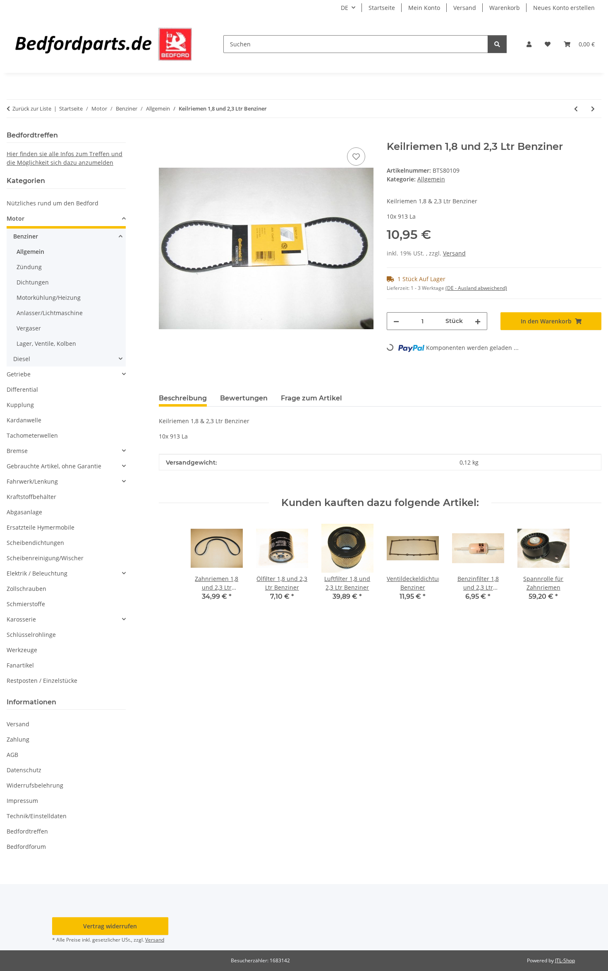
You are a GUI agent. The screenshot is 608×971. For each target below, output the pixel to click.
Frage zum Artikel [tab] (311, 398)
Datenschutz (24, 770)
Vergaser (29, 328)
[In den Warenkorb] (165, 136)
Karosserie (21, 619)
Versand (464, 8)
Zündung (29, 267)
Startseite (382, 8)
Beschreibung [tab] (183, 398)
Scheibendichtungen (35, 543)
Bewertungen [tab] (244, 398)
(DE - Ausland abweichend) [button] (476, 288)
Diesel (21, 359)
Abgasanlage (24, 512)
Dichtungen (33, 282)
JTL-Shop (565, 960)
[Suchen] (497, 44)
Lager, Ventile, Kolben (46, 343)
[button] (529, 44)
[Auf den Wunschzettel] (356, 156)
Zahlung (18, 739)
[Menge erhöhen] (478, 321)
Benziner (25, 236)
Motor (15, 218)
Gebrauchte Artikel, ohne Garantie (54, 466)
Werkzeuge (22, 650)
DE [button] (344, 8)
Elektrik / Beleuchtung (37, 573)
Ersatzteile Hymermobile (40, 527)
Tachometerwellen (32, 435)
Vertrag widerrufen (110, 926)
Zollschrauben (26, 589)
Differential (22, 389)
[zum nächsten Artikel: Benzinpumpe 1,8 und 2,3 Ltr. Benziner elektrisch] (592, 109)
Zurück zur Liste (31, 108)
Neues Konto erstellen (564, 8)
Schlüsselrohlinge (31, 634)
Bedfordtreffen (27, 831)
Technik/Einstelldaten (37, 816)
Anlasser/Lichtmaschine (50, 313)
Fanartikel (20, 665)
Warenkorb (504, 8)
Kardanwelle (24, 420)
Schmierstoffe (26, 604)
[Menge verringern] (396, 321)
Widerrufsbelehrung (35, 785)
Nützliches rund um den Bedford (52, 203)
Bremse (17, 451)
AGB (12, 755)
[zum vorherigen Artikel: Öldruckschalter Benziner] (575, 109)
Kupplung (20, 405)
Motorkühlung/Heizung (49, 297)
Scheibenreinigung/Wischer (45, 558)
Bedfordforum (26, 847)
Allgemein (431, 179)
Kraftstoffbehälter (31, 497)
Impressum (22, 801)
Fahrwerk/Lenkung (32, 481)
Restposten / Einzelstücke (42, 680)
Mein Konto (424, 8)
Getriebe (19, 374)
